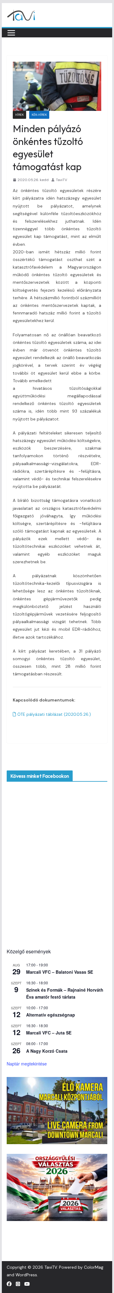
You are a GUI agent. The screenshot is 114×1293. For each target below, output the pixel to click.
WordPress (26, 1275)
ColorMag (93, 1267)
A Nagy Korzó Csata (46, 1051)
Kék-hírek (39, 115)
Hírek (19, 115)
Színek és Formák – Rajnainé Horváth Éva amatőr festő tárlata (64, 993)
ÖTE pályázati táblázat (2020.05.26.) (53, 714)
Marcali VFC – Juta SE (48, 1033)
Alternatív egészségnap (50, 1015)
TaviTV (61, 179)
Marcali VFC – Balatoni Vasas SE (59, 972)
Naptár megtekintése (27, 1064)
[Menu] (11, 32)
